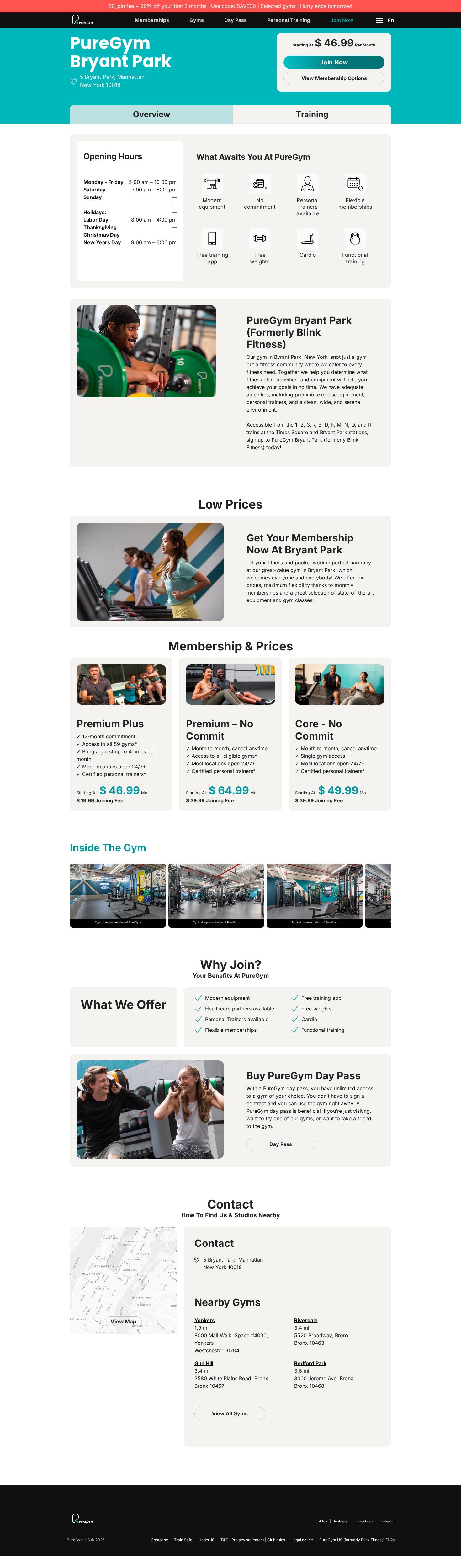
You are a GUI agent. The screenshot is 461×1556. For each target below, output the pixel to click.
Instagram (342, 1521)
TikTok (322, 1521)
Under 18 (206, 1539)
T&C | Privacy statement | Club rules (252, 1539)
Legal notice (302, 1539)
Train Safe (183, 1539)
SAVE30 (246, 6)
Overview (151, 114)
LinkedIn (387, 1521)
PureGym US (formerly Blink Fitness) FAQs (357, 1539)
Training (312, 114)
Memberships (152, 20)
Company (159, 1539)
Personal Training (288, 20)
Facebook (365, 1521)
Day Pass (235, 20)
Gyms (196, 20)
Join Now (342, 20)
